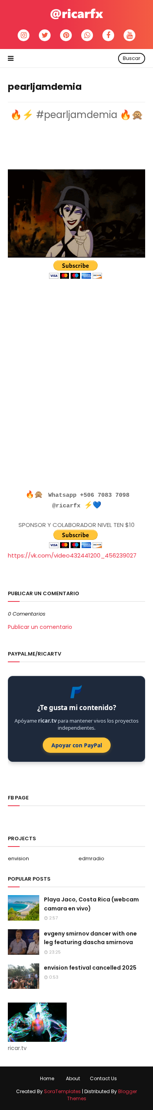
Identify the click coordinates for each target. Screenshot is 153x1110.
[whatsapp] (87, 35)
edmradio (91, 858)
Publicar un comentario (40, 627)
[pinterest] (66, 35)
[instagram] (23, 35)
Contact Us (103, 1078)
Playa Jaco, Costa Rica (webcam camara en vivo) (91, 904)
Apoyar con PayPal (76, 745)
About (73, 1078)
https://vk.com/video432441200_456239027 (72, 555)
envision (18, 858)
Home (47, 1078)
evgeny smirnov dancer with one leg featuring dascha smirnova (90, 938)
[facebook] (108, 35)
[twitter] (45, 35)
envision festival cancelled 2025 (90, 968)
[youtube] (129, 35)
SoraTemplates (62, 1091)
